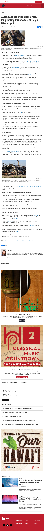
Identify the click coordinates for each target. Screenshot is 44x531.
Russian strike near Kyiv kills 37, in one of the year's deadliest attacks (17, 408)
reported (36, 215)
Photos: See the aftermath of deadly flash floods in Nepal (15, 412)
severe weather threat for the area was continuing (30, 186)
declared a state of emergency (13, 151)
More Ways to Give (28, 525)
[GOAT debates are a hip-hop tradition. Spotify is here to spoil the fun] (10, 499)
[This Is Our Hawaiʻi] (22, 450)
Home (17, 518)
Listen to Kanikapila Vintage (22, 314)
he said (30, 74)
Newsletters (27, 518)
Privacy (35, 523)
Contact (26, 520)
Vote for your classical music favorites (22, 370)
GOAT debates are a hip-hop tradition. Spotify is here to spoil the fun (30, 499)
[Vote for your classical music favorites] (22, 346)
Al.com (16, 231)
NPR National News (15, 240)
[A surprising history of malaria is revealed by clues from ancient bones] (10, 482)
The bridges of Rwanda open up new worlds (12, 416)
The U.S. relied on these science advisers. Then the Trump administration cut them (20, 424)
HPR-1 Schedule (19, 520)
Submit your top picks (22, 377)
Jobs (17, 525)
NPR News (3, 12)
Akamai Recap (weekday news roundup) (10, 395)
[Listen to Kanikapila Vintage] (22, 291)
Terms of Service (37, 520)
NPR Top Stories (32, 240)
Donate (39, 1)
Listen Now (22, 320)
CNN (21, 112)
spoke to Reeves (15, 67)
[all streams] (42, 5)
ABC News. (16, 218)
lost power (31, 225)
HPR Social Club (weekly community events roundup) (13, 397)
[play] (3, 5)
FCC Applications (37, 518)
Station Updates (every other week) (9, 391)
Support (26, 523)
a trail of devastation (19, 55)
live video (10, 221)
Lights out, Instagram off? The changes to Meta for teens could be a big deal (19, 420)
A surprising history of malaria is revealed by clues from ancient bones (30, 482)
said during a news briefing (33, 61)
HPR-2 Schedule (19, 523)
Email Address (5, 386)
